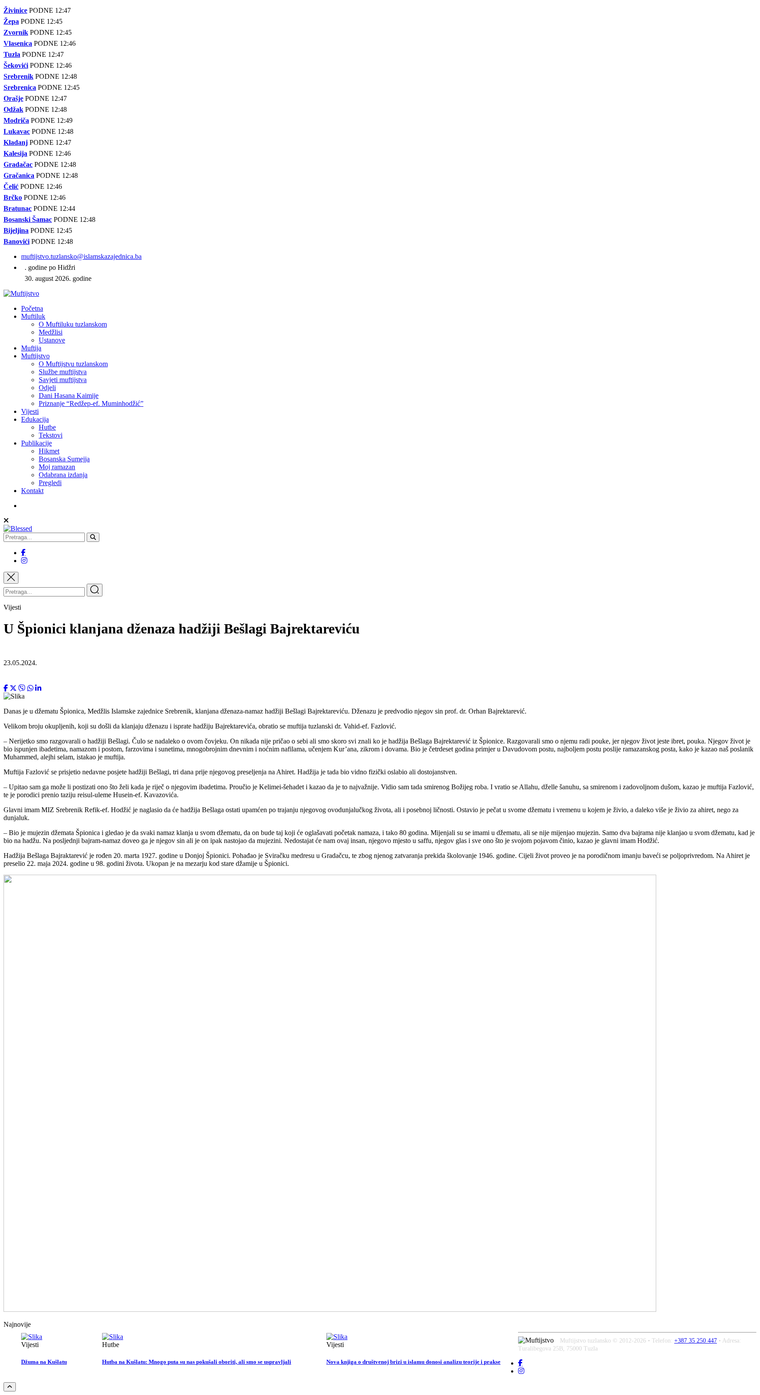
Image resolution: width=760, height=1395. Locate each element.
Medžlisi (50, 332)
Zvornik (16, 32)
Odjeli (47, 387)
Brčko (13, 197)
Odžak (13, 109)
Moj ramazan (57, 467)
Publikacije (36, 443)
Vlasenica (18, 43)
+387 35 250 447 (695, 1340)
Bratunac (18, 208)
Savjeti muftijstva (63, 379)
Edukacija (35, 419)
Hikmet (49, 451)
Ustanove (52, 340)
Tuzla (12, 54)
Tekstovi (50, 435)
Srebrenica (20, 87)
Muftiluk (33, 316)
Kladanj (16, 142)
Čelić (11, 186)
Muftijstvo (35, 356)
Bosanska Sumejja (64, 459)
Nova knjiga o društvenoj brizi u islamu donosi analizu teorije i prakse (413, 1361)
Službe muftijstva (63, 371)
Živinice (15, 10)
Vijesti (30, 411)
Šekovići (16, 65)
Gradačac (18, 164)
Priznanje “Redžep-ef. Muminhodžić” (91, 403)
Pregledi (50, 482)
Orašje (13, 98)
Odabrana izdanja (63, 474)
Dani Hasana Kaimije (69, 395)
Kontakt (32, 490)
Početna (32, 308)
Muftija (31, 348)
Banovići (16, 241)
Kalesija (15, 153)
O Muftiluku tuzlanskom (73, 324)
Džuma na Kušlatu (44, 1361)
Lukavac (17, 131)
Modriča (16, 120)
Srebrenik (18, 76)
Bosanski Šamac (28, 219)
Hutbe (47, 427)
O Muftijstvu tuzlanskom (73, 364)
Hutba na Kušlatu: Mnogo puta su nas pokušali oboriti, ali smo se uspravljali (196, 1361)
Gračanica (19, 175)
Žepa (11, 21)
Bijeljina (16, 230)
